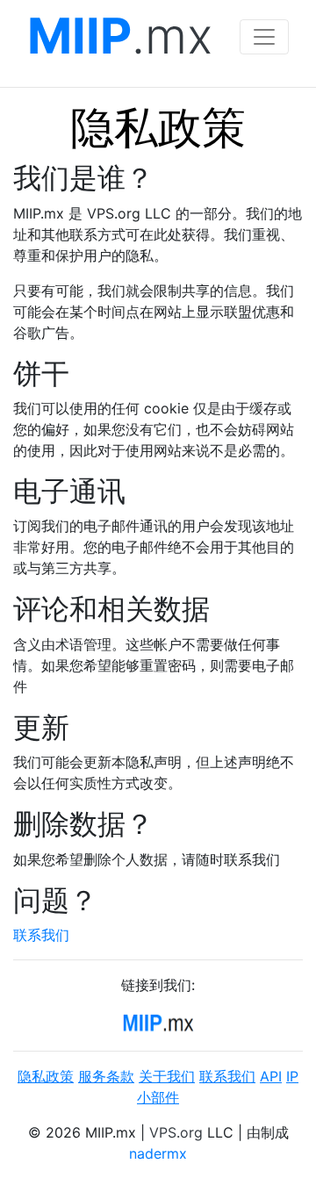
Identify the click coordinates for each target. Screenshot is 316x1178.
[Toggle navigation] (264, 36)
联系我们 (41, 935)
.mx (119, 36)
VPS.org (176, 1132)
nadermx (158, 1153)
